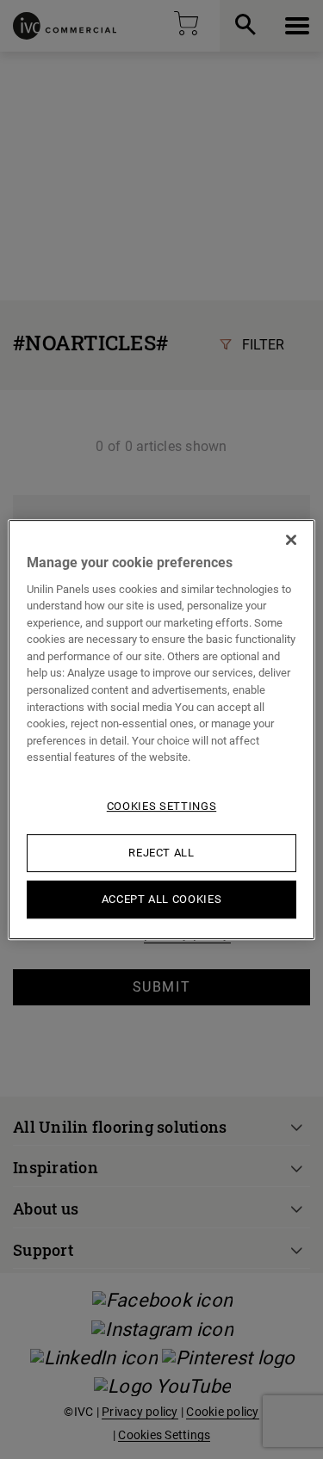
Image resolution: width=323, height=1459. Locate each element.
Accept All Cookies (162, 899)
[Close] (291, 540)
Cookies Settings (161, 806)
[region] (161, 730)
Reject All (161, 852)
